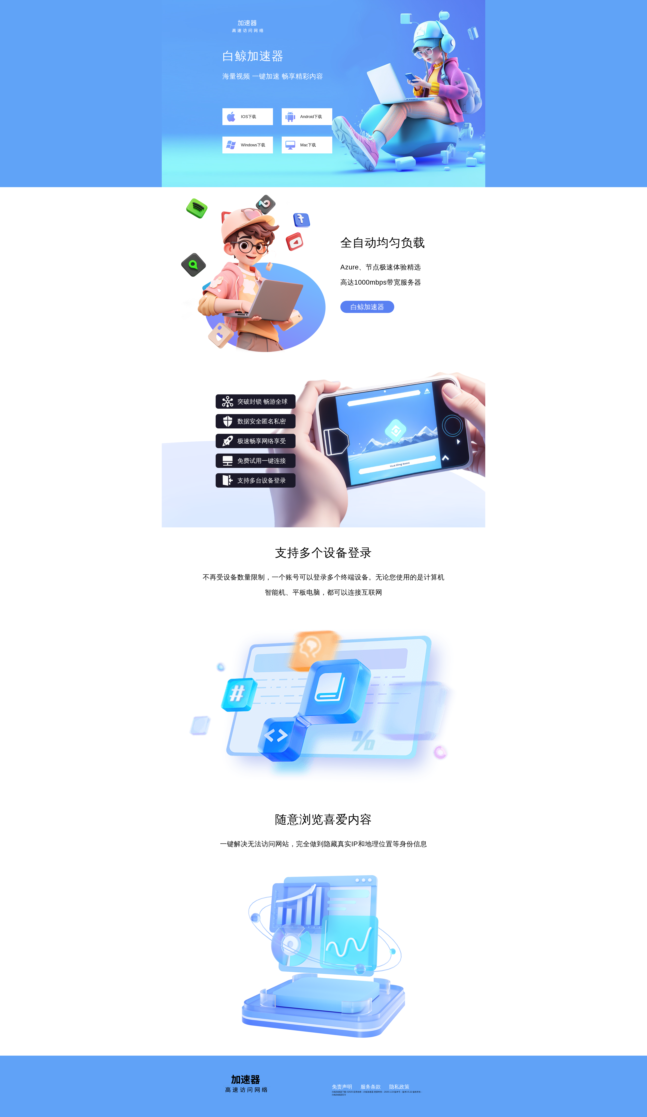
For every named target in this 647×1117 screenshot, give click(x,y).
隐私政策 (399, 1087)
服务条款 (371, 1087)
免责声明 (342, 1087)
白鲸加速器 (367, 307)
